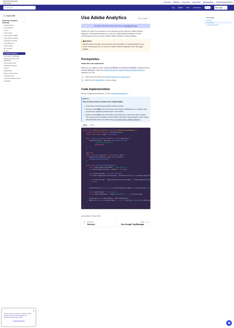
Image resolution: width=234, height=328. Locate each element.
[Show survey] (229, 323)
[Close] (34, 311)
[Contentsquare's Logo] (9, 2)
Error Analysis (8, 48)
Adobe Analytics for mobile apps (118, 77)
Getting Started (8, 25)
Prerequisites (210, 22)
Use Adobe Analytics (10, 53)
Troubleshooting (9, 76)
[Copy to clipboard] (147, 129)
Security (6, 68)
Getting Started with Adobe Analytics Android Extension (124, 70)
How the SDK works (10, 63)
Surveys (6, 51)
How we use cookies (17, 317)
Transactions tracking (10, 40)
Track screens (8, 33)
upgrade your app (130, 26)
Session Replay (8, 46)
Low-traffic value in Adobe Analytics (127, 120)
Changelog (7, 81)
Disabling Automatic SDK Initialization (11, 59)
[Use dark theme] (209, 8)
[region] (115, 168)
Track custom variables (11, 35)
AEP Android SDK (98, 80)
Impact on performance (11, 73)
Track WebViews (9, 43)
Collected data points (10, 65)
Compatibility (8, 70)
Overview (209, 20)
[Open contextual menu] (149, 18)
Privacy (6, 30)
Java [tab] (85, 125)
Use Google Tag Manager (11, 56)
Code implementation (212, 25)
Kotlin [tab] (92, 125)
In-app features (8, 28)
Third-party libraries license (12, 78)
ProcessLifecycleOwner (119, 93)
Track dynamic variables (11, 38)
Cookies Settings (19, 321)
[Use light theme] (206, 8)
